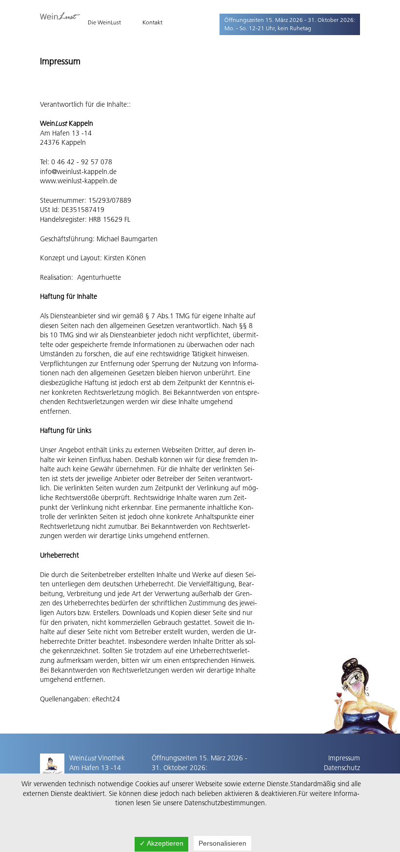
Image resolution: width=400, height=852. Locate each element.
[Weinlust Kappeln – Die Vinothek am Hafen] (60, 17)
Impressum (344, 758)
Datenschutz (342, 767)
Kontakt (152, 22)
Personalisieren (222, 843)
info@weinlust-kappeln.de (78, 171)
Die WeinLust (104, 22)
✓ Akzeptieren (161, 843)
